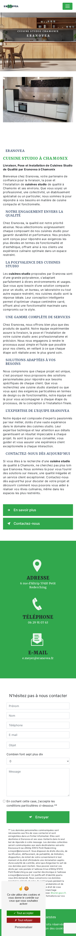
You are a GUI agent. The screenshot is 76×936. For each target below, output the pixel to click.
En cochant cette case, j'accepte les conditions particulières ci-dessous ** (32, 803)
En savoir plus (25, 510)
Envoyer (42, 817)
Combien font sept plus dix (25, 754)
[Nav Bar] (67, 6)
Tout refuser (24, 920)
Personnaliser (23, 927)
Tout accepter (24, 913)
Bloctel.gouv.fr (58, 892)
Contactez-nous (27, 523)
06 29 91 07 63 (38, 622)
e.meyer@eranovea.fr (38, 658)
